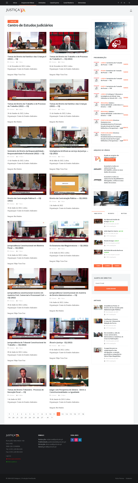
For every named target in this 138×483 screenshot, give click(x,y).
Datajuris (17, 478)
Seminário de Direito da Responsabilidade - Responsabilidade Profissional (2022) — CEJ (26, 152)
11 (54, 414)
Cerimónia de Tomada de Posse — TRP (111, 87)
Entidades (42, 3)
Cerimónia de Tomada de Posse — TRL (111, 79)
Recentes (111, 213)
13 (63, 414)
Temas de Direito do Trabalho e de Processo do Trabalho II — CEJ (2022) (69, 57)
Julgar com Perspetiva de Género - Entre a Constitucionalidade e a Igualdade (68, 391)
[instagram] (121, 2)
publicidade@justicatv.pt (57, 442)
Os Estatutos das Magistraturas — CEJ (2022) (69, 245)
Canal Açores (54, 3)
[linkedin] (124, 2)
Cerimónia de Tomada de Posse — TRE (111, 72)
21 (17, 417)
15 (71, 414)
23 (26, 417)
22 (22, 417)
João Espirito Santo (111, 231)
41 (48, 417)
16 (75, 414)
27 (42, 417)
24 (30, 417)
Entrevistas (82, 3)
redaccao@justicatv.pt (54, 439)
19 (9, 417)
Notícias (124, 213)
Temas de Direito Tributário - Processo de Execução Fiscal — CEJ (26, 391)
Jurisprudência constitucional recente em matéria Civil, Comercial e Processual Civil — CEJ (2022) (27, 295)
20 (13, 417)
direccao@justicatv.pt (54, 444)
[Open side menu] (7, 3)
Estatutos (129, 478)
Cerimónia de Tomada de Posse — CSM (111, 64)
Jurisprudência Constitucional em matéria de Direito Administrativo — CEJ (68, 294)
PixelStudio (32, 478)
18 (83, 414)
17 (79, 414)
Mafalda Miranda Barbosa (113, 250)
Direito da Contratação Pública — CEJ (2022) (68, 198)
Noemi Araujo (109, 241)
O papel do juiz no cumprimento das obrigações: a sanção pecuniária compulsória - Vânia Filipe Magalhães (113, 352)
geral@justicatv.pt (49, 447)
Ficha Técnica (119, 478)
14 (67, 414)
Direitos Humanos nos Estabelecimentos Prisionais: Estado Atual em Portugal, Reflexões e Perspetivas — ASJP (112, 124)
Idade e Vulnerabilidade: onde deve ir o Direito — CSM (112, 105)
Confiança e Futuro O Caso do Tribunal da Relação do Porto (112, 321)
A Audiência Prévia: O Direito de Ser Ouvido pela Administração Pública (113, 308)
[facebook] (118, 2)
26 (38, 417)
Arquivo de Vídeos (27, 3)
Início (15, 3)
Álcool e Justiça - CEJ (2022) (61, 342)
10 (50, 414)
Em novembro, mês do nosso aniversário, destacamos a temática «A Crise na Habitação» (113, 336)
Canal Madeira (69, 3)
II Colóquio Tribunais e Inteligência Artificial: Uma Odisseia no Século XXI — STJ (112, 96)
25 (34, 417)
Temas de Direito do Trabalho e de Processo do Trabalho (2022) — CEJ (27, 105)
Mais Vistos (98, 213)
